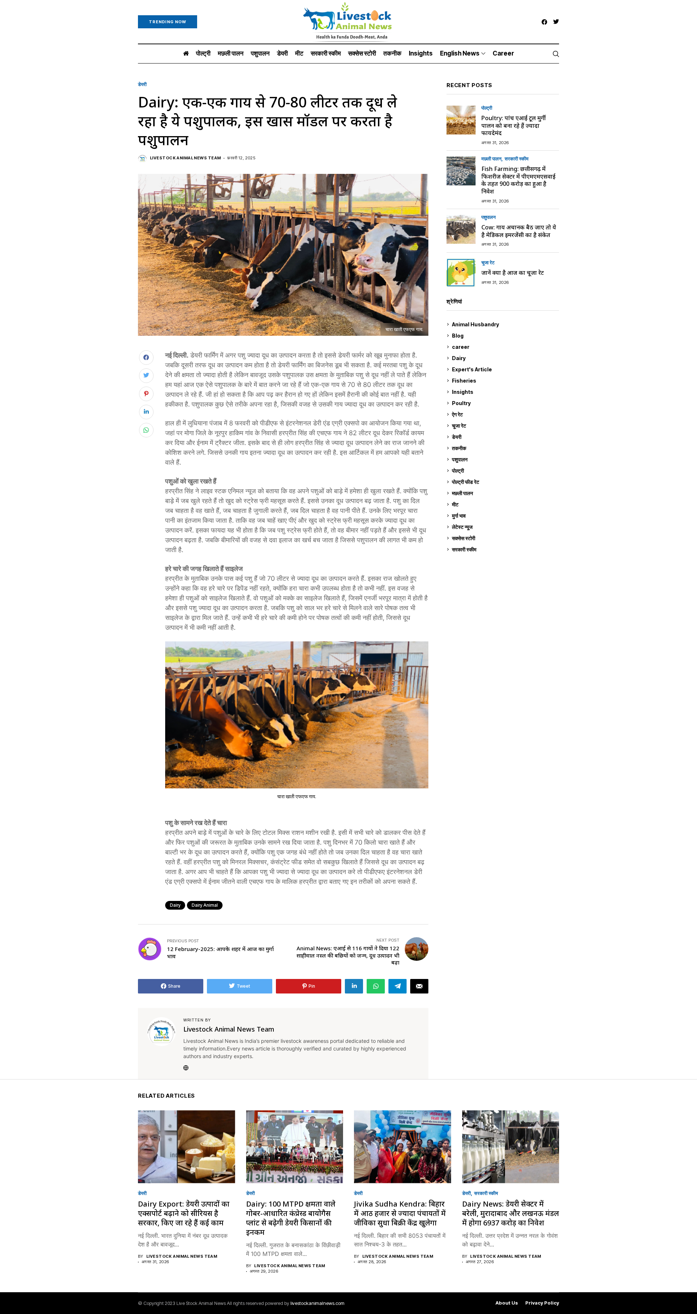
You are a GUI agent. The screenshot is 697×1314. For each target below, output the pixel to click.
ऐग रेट (504, 414)
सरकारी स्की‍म (517, 159)
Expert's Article (504, 369)
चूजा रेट (487, 263)
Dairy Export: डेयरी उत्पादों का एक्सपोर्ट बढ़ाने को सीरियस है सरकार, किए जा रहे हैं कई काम (183, 1213)
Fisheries (504, 381)
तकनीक (504, 448)
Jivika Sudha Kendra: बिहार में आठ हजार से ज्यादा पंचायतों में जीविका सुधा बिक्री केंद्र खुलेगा (400, 1213)
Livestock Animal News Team (185, 158)
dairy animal (205, 905)
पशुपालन (488, 217)
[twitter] (556, 22)
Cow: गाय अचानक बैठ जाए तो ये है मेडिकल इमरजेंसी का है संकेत (518, 231)
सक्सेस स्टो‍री (504, 538)
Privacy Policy (542, 1303)
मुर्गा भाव (504, 516)
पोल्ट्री (486, 108)
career (504, 347)
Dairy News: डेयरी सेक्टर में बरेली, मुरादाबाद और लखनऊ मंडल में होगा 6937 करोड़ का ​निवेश (510, 1213)
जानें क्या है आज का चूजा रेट (512, 273)
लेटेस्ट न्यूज (504, 527)
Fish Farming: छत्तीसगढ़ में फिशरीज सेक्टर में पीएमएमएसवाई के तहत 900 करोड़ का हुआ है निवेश (518, 180)
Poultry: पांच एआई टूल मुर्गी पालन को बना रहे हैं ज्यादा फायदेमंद (513, 125)
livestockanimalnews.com (317, 1303)
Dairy (175, 905)
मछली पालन (491, 159)
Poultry (504, 403)
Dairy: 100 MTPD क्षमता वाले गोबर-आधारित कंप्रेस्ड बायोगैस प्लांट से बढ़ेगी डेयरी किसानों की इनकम (290, 1218)
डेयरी (142, 84)
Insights (504, 392)
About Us (507, 1303)
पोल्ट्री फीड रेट (504, 482)
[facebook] (544, 22)
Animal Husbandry (504, 324)
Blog (504, 335)
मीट (504, 504)
